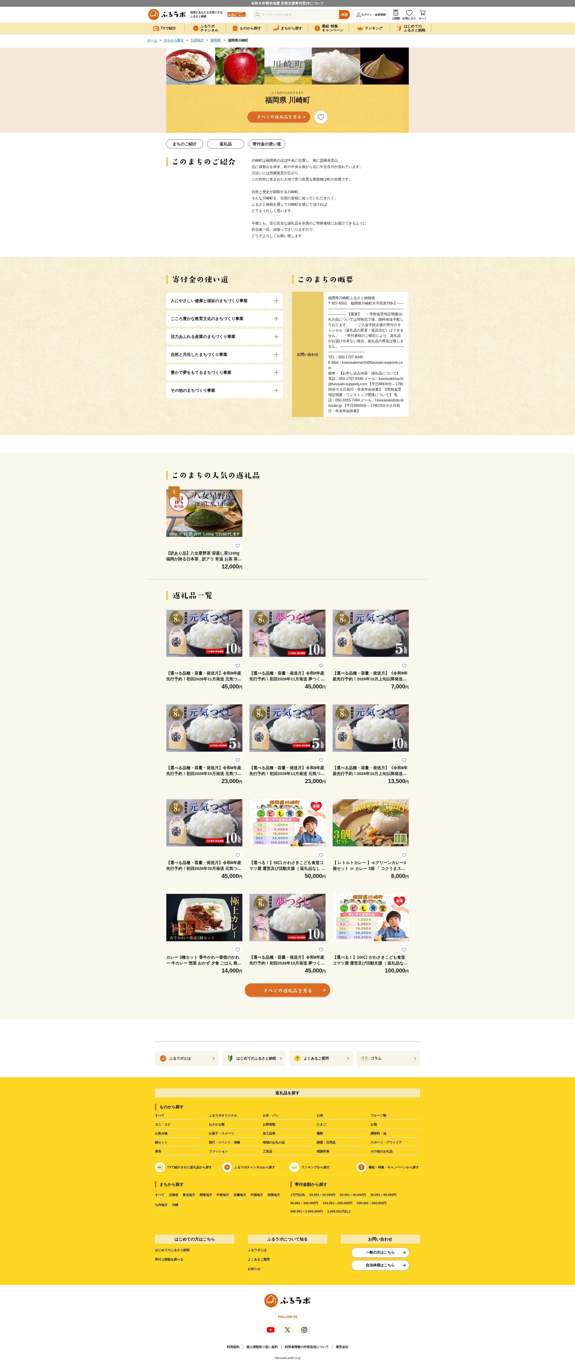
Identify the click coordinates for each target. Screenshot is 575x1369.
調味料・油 (378, 1133)
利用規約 (233, 1347)
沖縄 (175, 1205)
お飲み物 (161, 1133)
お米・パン (271, 1115)
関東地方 (206, 1195)
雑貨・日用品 (326, 1142)
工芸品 (267, 1151)
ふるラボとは (257, 1250)
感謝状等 (323, 1151)
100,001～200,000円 (337, 1203)
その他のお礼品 (382, 1151)
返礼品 (226, 144)
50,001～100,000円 (304, 1203)
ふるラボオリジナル (223, 1115)
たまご (321, 1124)
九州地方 (197, 40)
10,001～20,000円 (322, 1195)
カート (423, 18)
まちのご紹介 (184, 144)
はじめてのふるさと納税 (172, 1250)
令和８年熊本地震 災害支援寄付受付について (287, 3)
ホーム (152, 40)
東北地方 (189, 1195)
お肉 (320, 1115)
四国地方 (274, 1195)
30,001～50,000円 (383, 1195)
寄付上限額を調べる (169, 1259)
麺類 (320, 1133)
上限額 (396, 18)
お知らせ (254, 1269)
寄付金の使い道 (267, 144)
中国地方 (256, 1195)
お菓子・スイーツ (221, 1133)
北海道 (173, 1195)
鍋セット (161, 1142)
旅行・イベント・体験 (224, 1142)
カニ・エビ (163, 1124)
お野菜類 (269, 1124)
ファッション (218, 1151)
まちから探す (174, 40)
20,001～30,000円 (353, 1195)
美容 (158, 1151)
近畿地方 (240, 1195)
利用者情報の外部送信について (307, 1347)
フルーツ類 (378, 1115)
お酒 (374, 1124)
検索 (344, 14)
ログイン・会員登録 (373, 14)
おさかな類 (217, 1124)
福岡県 (215, 40)
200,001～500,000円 (372, 1203)
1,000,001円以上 (339, 1211)
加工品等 (269, 1133)
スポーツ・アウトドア (386, 1142)
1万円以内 (297, 1195)
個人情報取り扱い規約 (262, 1347)
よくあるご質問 (259, 1259)
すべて (159, 1115)
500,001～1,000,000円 (306, 1211)
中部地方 (223, 1195)
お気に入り (409, 18)
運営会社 (342, 1347)
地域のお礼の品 (274, 1142)
